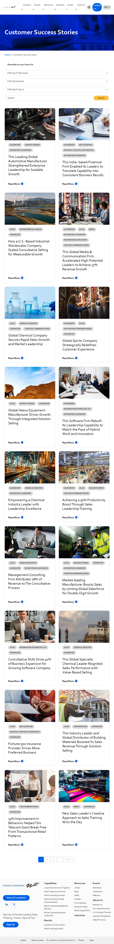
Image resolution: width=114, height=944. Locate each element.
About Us (81, 5)
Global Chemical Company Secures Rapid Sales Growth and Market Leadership (29, 340)
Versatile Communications (76, 245)
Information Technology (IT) (77, 409)
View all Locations (16, 898)
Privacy (81, 940)
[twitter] (14, 904)
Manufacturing (32, 145)
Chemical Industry (28, 323)
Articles (77, 888)
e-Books (77, 899)
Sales (12, 229)
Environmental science (30, 229)
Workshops (97, 888)
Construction (80, 726)
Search (101, 98)
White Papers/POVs (82, 911)
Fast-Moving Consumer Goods (78, 329)
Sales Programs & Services (54, 892)
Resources (48, 5)
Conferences (98, 892)
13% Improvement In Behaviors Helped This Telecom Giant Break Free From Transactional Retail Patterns (27, 827)
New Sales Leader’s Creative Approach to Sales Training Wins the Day (83, 818)
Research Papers (81, 907)
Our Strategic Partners (102, 912)
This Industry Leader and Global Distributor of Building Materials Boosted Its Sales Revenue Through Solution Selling (84, 742)
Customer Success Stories (54, 925)
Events (70, 5)
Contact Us (97, 7)
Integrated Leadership (20, 150)
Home (7, 55)
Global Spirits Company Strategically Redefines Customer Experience (79, 345)
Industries (60, 5)
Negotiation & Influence (75, 240)
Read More (14, 184)
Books (76, 895)
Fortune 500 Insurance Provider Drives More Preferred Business (24, 748)
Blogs (76, 892)
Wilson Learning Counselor (54, 895)
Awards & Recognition (101, 916)
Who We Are (97, 905)
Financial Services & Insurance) (79, 150)
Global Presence (99, 920)
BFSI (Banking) (85, 145)
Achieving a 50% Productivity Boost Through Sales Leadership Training (83, 504)
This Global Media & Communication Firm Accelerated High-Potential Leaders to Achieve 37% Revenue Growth (82, 260)
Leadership (15, 145)
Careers (23, 940)
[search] (89, 7)
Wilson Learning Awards (53, 929)
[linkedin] (7, 904)
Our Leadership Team (101, 909)
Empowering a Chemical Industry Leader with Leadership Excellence (26, 504)
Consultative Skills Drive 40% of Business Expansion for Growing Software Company (29, 664)
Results (37, 5)
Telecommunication (29, 807)
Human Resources (28, 563)
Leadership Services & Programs (57, 888)
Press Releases (80, 903)
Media (92, 229)
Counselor (15, 234)
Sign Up (11, 924)
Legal (91, 940)
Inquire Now (110, 40)
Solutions (27, 5)
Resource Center (38, 940)
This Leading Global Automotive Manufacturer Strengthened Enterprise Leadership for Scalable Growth (27, 165)
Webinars (96, 895)
